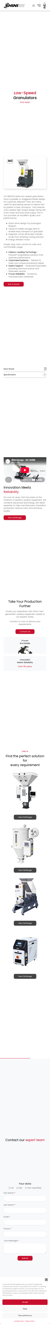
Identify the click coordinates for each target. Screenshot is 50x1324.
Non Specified (34, 1188)
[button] (46, 1279)
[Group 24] (39, 5)
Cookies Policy (19, 1321)
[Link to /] (33, 5)
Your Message (11, 1240)
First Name (9, 1193)
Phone (7, 1228)
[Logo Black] (14, 4)
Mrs (20, 1188)
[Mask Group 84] (44, 3)
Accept (25, 1302)
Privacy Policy (30, 1321)
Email (7, 1217)
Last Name (9, 1205)
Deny (25, 1309)
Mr (12, 1188)
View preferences (25, 1315)
